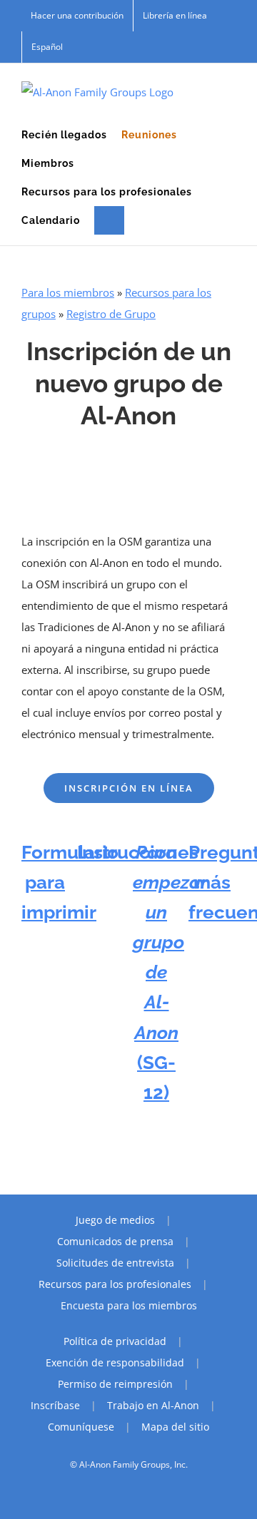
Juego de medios (115, 1220)
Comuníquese (81, 1426)
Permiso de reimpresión (115, 1384)
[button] (109, 220)
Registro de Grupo (111, 314)
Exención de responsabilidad (115, 1362)
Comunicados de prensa (115, 1241)
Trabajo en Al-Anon (153, 1405)
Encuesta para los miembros (129, 1305)
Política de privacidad (115, 1341)
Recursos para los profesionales (115, 1284)
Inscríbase (55, 1405)
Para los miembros (67, 292)
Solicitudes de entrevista (115, 1262)
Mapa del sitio (175, 1426)
